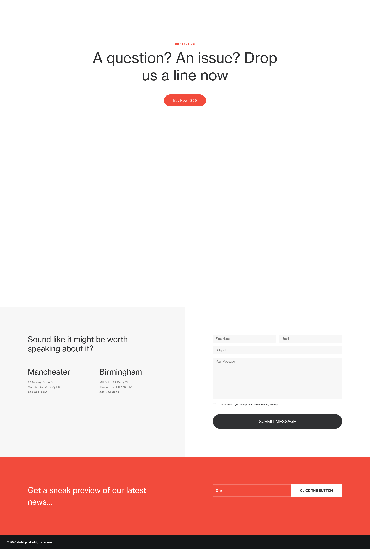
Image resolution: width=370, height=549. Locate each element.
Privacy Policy (269, 404)
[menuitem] (335, 16)
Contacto (355, 16)
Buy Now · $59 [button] (185, 100)
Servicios (333, 16)
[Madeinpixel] (26, 16)
